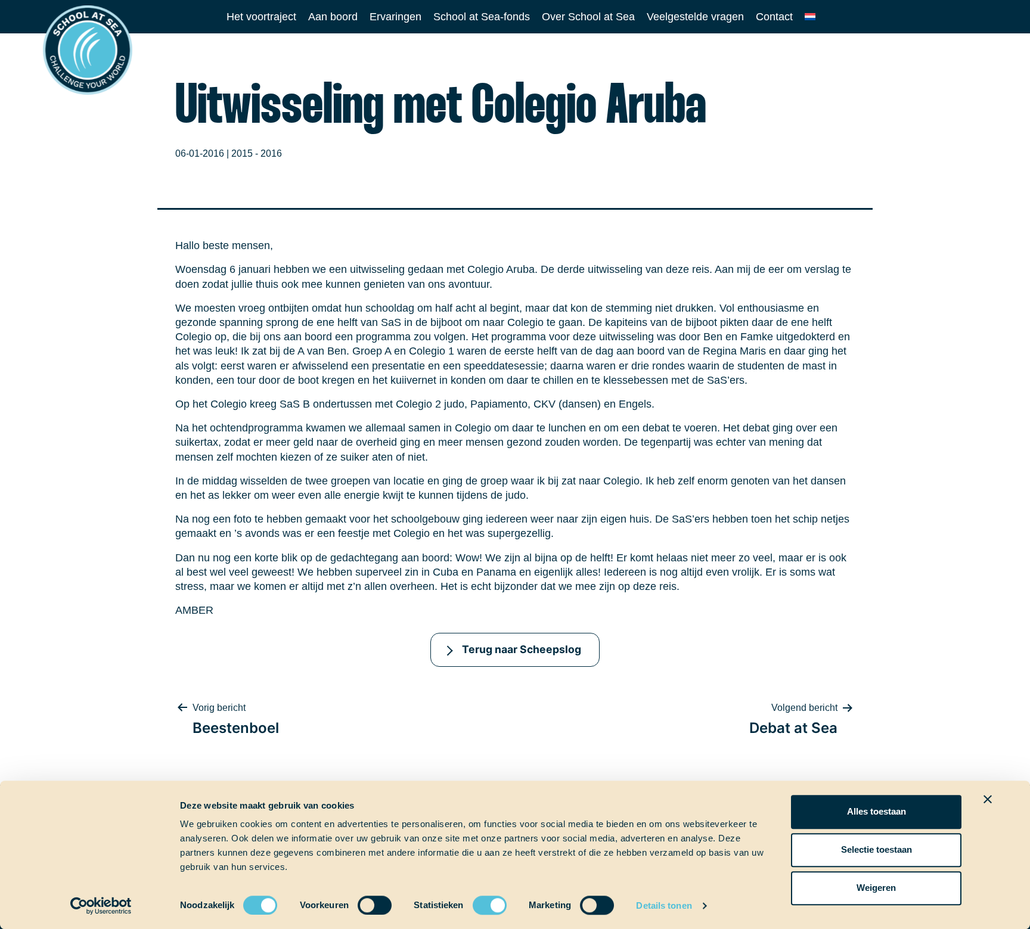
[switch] (363, 901)
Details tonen (663, 905)
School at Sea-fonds (481, 17)
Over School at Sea (588, 17)
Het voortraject (261, 17)
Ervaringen (395, 17)
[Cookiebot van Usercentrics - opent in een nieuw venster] (101, 906)
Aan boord (333, 17)
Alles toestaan (876, 811)
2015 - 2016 (256, 153)
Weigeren (876, 888)
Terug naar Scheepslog (521, 649)
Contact (774, 17)
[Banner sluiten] (988, 799)
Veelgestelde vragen (695, 17)
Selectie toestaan (876, 849)
